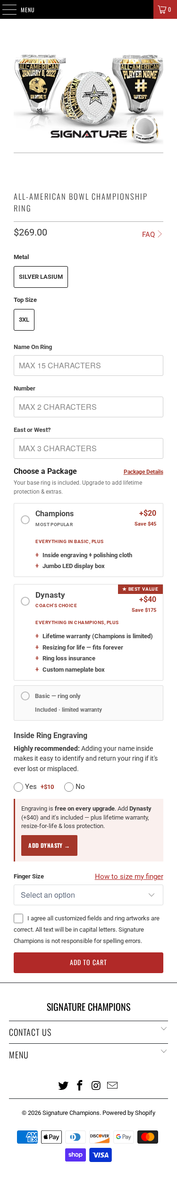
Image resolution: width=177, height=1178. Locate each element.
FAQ (148, 234)
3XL (24, 319)
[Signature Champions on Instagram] (96, 1085)
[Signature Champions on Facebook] (80, 1085)
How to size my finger (129, 876)
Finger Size (29, 876)
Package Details (143, 472)
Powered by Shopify (128, 1112)
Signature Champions (71, 1112)
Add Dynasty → (49, 845)
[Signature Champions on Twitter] (64, 1085)
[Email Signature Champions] (113, 1085)
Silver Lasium (41, 276)
